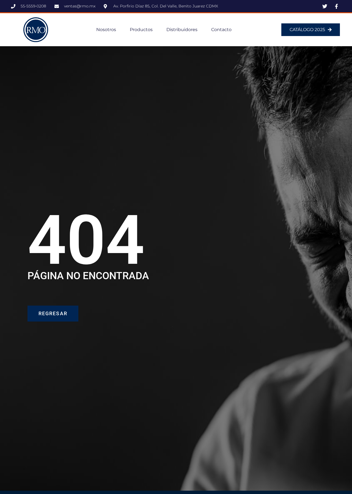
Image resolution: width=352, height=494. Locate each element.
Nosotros (106, 29)
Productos (141, 29)
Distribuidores (181, 29)
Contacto (221, 29)
